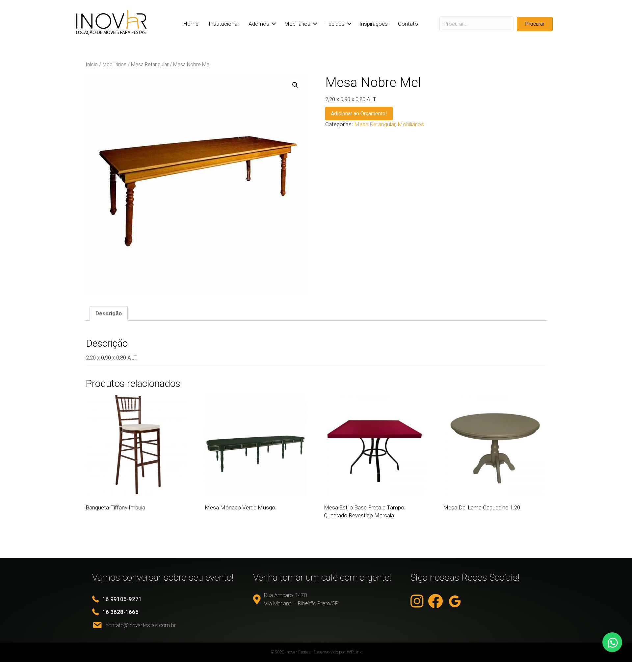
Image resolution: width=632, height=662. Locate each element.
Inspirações (373, 23)
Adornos (259, 23)
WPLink (354, 651)
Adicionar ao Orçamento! (359, 113)
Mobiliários (297, 23)
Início (92, 64)
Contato (408, 23)
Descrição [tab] (108, 313)
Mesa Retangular (150, 64)
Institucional (223, 23)
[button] (274, 24)
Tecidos (335, 23)
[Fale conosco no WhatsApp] (612, 642)
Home (190, 23)
